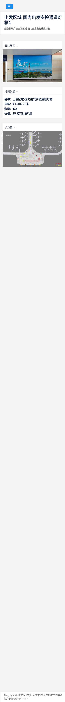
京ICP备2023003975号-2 (49, 695)
